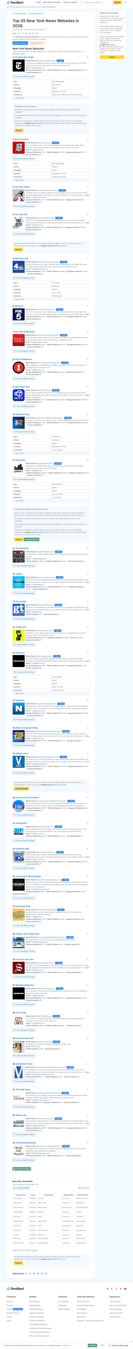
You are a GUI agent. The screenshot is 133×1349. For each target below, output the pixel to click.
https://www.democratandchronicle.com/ (51, 801)
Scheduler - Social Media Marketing (90, 1321)
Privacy (9, 1317)
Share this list (18, 1274)
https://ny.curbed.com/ (44, 630)
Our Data (10, 1305)
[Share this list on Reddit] (30, 33)
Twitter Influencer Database (39, 1332)
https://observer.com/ (44, 656)
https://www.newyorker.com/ (46, 190)
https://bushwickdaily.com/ (46, 910)
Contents (42, 29)
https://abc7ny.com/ (43, 390)
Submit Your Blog (20, 43)
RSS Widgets (81, 1309)
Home (38, 2)
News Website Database (38, 1324)
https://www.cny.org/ (44, 1042)
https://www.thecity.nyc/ (45, 218)
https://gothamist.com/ (44, 463)
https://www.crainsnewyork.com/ (48, 880)
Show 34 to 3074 (23, 1169)
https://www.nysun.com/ (45, 963)
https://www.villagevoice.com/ (47, 757)
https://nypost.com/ (43, 143)
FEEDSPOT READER (70, 2)
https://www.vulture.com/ (45, 577)
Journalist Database (36, 1317)
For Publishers (63, 1301)
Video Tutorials (115, 1301)
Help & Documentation (118, 1305)
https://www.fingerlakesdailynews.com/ (50, 937)
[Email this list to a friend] (33, 33)
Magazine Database (36, 1313)
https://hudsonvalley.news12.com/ (48, 731)
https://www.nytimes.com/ (45, 61)
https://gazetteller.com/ (44, 605)
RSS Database (34, 1301)
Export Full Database (48, 7)
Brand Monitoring (83, 1301)
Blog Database (34, 1305)
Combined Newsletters (85, 1305)
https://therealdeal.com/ (45, 552)
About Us (10, 1301)
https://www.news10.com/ (45, 852)
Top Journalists (21, 13)
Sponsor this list (37, 43)
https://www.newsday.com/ (46, 704)
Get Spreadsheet (21, 789)
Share (14, 33)
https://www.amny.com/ (45, 827)
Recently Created (116, 1313)
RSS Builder (81, 1317)
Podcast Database (36, 1309)
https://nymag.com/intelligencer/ (48, 363)
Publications (84, 1188)
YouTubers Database (36, 1321)
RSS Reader (62, 1305)
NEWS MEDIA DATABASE (52, 2)
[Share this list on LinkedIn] (26, 33)
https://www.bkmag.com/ (45, 988)
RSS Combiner (82, 1313)
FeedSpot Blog (115, 1317)
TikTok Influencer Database (39, 1336)
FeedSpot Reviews (13, 1313)
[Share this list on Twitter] (22, 33)
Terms (9, 1321)
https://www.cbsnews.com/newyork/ (49, 418)
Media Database (64, 1309)
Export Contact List (36, 13)
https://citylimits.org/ (44, 1016)
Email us (19, 130)
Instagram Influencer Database (40, 1328)
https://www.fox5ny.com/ (45, 309)
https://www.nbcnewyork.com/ (47, 262)
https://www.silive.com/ (44, 1119)
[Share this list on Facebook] (19, 33)
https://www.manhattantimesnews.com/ (50, 1067)
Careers (14, 1309)
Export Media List (31, 539)
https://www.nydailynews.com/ (47, 335)
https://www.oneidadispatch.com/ (48, 1146)
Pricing (117, 2)
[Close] (132, 1341)
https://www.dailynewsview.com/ (48, 1093)
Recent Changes (116, 1309)
